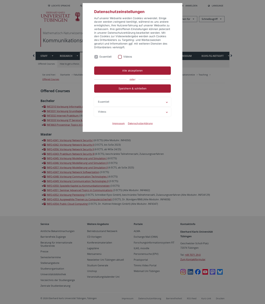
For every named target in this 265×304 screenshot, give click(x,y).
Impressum (118, 123)
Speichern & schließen (132, 88)
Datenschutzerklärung (140, 123)
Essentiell (106, 56)
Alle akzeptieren (132, 70)
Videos (127, 56)
